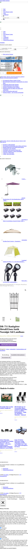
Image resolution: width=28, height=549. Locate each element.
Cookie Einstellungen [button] (12, 499)
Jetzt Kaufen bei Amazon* (8, 344)
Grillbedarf (5, 14)
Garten (4, 284)
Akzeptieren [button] (22, 499)
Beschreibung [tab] (5, 355)
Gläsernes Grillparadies (8, 152)
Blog (4, 10)
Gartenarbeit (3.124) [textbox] (13, 48)
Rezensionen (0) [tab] (6, 357)
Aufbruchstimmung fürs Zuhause (11, 85)
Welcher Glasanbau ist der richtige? (11, 87)
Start (4, 9)
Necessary (4, 528)
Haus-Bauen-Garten (8, 11)
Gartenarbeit (9, 284)
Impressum (5, 38)
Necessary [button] (2, 526)
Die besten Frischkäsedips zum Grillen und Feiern (15, 146)
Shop (4, 13)
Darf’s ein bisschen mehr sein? (10, 91)
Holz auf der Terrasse (8, 54)
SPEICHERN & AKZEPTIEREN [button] (8, 548)
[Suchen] (18, 18)
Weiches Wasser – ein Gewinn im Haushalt (13, 92)
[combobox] (14, 48)
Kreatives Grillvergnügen (9, 144)
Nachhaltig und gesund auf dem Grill (11, 150)
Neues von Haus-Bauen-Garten (9, 78)
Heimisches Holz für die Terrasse (11, 84)
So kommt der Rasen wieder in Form (11, 80)
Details (21, 336)
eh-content (6, 474)
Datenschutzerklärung (8, 40)
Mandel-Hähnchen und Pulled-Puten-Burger (13, 147)
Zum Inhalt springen (5, 0)
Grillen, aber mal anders (8, 154)
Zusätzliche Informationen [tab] (17, 355)
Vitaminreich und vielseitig (9, 148)
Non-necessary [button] (3, 537)
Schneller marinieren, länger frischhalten (12, 151)
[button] (25, 290)
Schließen (2, 42)
